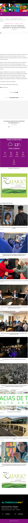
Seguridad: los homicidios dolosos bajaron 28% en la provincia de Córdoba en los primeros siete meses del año (14, 384)
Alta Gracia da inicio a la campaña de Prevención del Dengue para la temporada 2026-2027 (14, 332)
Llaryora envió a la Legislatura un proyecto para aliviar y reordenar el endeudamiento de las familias (14, 306)
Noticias (7, 18)
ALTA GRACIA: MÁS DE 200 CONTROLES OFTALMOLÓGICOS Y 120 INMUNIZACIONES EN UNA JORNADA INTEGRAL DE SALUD (14, 253)
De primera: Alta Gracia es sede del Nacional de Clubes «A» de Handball (14, 279)
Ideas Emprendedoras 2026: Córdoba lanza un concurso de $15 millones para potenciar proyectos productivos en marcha (14, 463)
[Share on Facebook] (12, 92)
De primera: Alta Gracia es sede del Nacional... (14, 121)
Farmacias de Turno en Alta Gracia (14, 410)
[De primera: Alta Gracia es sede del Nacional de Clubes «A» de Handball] (14, 110)
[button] (1, 113)
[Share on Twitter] (14, 92)
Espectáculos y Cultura (16, 18)
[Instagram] (14, 1)
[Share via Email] (17, 92)
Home (1, 18)
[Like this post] (11, 92)
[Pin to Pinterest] (15, 92)
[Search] (26, 14)
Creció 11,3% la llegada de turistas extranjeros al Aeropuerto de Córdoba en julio (14, 437)
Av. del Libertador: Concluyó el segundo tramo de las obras (14, 357)
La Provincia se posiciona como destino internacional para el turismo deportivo (14, 226)
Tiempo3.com (16, 166)
